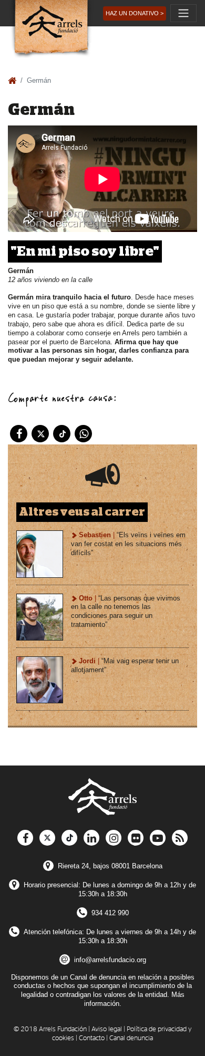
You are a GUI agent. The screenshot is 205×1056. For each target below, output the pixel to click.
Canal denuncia (131, 1038)
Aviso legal (106, 1029)
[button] (134, 13)
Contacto (92, 1038)
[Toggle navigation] (183, 13)
